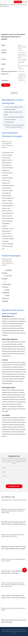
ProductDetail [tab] (14, 92)
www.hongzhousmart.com (11, 631)
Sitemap (20, 631)
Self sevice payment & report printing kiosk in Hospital (13, 621)
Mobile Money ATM (7, 500)
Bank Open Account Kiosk (19, 500)
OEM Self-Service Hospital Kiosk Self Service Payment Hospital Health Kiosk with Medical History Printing (14, 523)
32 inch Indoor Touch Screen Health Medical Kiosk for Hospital (13, 572)
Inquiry (5, 85)
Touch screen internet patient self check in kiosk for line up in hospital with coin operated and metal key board (13, 597)
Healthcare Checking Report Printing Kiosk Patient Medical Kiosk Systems (13, 547)
